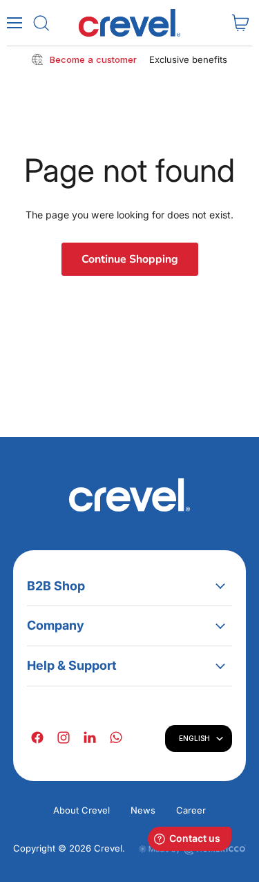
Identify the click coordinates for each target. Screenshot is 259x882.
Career (191, 810)
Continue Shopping (129, 259)
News (143, 810)
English (194, 738)
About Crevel (81, 810)
